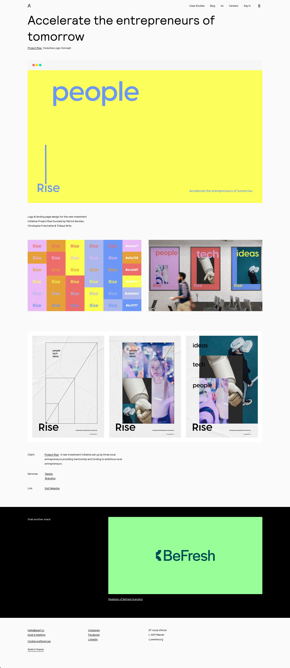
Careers (233, 5)
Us (222, 5)
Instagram (94, 630)
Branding (50, 478)
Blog (212, 5)
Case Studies (197, 5)
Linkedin (93, 639)
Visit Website (52, 488)
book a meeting (36, 634)
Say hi (247, 5)
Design (49, 473)
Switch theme (36, 649)
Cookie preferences (39, 641)
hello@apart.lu (36, 630)
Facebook (94, 634)
